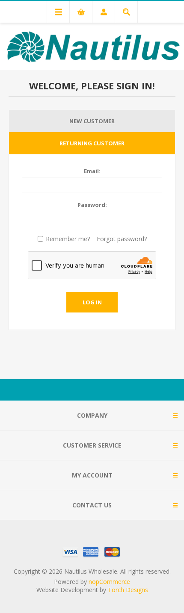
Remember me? (68, 239)
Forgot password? (122, 239)
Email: (92, 171)
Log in (92, 302)
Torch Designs (128, 590)
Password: (92, 205)
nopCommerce (109, 582)
